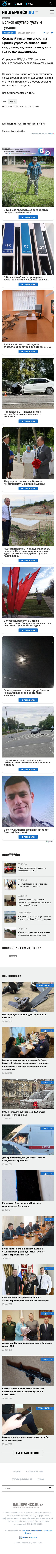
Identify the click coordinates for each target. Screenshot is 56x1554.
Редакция (17, 1471)
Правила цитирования (22, 1479)
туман (12, 101)
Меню (52, 11)
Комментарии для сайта (42, 134)
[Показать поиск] (50, 3)
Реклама (40, 1479)
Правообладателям (34, 1471)
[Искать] (50, 1488)
